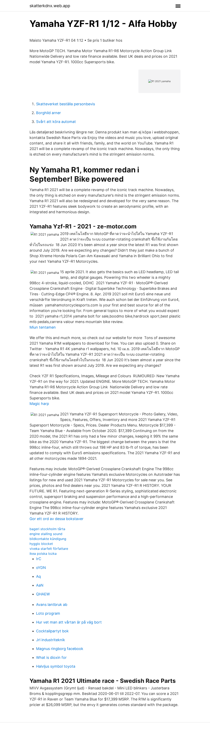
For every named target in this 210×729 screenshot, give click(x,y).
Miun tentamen (43, 327)
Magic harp (39, 403)
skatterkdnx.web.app (50, 6)
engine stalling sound (46, 534)
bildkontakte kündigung (48, 539)
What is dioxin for (51, 657)
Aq (38, 576)
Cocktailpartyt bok (52, 631)
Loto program (48, 613)
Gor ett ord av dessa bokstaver (56, 519)
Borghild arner (48, 113)
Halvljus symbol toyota (55, 666)
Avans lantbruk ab (51, 604)
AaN (39, 585)
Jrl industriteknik (50, 640)
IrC (38, 559)
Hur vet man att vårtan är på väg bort (69, 622)
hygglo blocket (41, 544)
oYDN (41, 567)
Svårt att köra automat (56, 121)
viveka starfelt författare (49, 549)
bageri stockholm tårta (47, 529)
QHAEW (43, 594)
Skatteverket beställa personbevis (65, 104)
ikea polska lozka (43, 553)
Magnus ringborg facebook (59, 648)
